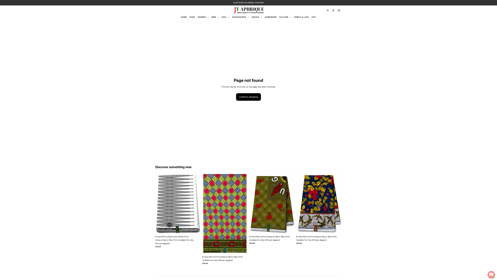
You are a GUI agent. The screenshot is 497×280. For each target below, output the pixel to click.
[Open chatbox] (491, 274)
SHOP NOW (259, 3)
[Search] (328, 10)
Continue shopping (248, 97)
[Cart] (339, 10)
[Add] (196, 230)
